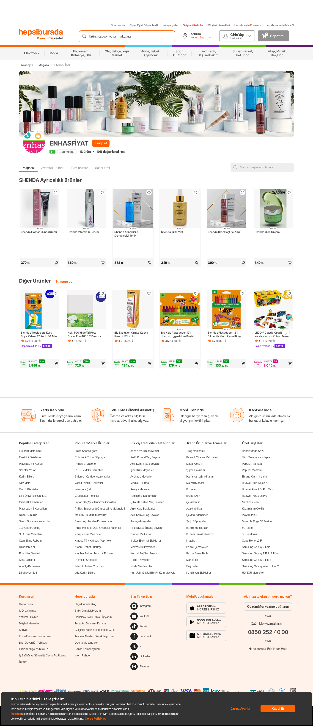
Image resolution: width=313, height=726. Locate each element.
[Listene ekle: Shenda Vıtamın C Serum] (102, 192)
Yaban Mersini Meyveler (144, 451)
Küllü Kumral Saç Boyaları (145, 457)
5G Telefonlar (250, 534)
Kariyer (23, 630)
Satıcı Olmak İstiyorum (88, 610)
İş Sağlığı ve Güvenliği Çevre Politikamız (42, 655)
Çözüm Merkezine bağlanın (268, 606)
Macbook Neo (250, 502)
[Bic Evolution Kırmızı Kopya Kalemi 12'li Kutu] (133, 310)
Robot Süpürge (28, 515)
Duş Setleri (192, 566)
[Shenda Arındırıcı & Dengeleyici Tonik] (133, 209)
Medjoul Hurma (139, 483)
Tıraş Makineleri (195, 451)
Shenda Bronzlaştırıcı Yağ (224, 232)
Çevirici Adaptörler (197, 515)
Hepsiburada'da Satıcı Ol (280, 25)
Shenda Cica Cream (267, 232)
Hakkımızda (26, 604)
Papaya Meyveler (140, 521)
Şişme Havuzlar (195, 470)
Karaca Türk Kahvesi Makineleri (93, 540)
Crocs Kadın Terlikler (87, 495)
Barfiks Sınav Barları (198, 553)
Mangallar (192, 559)
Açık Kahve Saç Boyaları (144, 515)
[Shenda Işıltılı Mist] (180, 209)
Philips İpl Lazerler (85, 463)
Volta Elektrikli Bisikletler (89, 483)
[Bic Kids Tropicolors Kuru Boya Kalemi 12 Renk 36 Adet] (39, 310)
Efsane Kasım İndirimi (255, 476)
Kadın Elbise (26, 476)
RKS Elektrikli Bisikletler (89, 470)
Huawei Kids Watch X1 (255, 483)
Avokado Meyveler (141, 476)
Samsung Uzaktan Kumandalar (93, 521)
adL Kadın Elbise (85, 572)
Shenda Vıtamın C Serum (83, 232)
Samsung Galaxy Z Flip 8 (257, 559)
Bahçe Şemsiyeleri (197, 547)
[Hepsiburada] (41, 32)
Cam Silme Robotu (30, 540)
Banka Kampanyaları (87, 649)
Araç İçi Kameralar (30, 566)
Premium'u (45, 38)
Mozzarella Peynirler (142, 547)
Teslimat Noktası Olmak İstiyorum (94, 636)
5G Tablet (247, 527)
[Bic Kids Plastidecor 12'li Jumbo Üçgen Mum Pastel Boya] (180, 310)
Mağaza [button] (28, 168)
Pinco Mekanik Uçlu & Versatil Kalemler (98, 527)
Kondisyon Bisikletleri (198, 572)
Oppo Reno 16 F (252, 540)
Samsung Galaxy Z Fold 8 (257, 547)
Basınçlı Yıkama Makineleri (202, 457)
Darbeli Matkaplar (140, 534)
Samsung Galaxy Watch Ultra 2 (260, 566)
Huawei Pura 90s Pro (254, 495)
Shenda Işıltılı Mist (172, 232)
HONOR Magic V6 (253, 572)
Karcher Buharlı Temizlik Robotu (94, 553)
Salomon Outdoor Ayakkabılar (92, 476)
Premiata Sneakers (86, 559)
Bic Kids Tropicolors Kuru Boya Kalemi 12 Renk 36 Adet (39, 334)
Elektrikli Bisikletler (30, 457)
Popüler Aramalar (252, 463)
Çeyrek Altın (193, 502)
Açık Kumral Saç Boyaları (145, 463)
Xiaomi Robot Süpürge (88, 547)
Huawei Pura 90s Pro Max (257, 489)
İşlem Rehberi (83, 655)
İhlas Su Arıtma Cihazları (89, 566)
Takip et (101, 143)
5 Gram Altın (193, 495)
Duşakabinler (27, 547)
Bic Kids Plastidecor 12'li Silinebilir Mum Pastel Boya (225, 334)
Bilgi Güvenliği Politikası (33, 642)
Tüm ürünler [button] (79, 168)
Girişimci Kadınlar (193, 25)
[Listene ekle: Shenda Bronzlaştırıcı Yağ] (242, 192)
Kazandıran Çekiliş (253, 508)
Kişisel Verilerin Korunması (35, 636)
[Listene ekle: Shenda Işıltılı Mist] (195, 192)
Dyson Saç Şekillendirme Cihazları (95, 502)
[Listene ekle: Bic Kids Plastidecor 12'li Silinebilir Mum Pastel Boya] (242, 293)
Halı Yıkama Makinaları (200, 476)
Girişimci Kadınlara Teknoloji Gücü (95, 630)
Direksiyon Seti (28, 572)
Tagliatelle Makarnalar (143, 495)
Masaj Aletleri (194, 463)
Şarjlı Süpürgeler (196, 521)
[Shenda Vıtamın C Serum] (86, 209)
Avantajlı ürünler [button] (52, 168)
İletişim (23, 662)
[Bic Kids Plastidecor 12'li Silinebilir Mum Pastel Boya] (226, 310)
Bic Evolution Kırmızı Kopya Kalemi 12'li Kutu (131, 334)
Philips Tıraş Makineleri (88, 534)
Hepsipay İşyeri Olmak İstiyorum (94, 617)
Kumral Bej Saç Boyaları (144, 553)
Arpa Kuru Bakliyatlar (142, 508)
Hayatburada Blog (85, 604)
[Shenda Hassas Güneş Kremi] (39, 209)
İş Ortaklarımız (27, 610)
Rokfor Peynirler (139, 559)
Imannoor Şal (83, 489)
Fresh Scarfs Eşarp (86, 451)
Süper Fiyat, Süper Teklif (143, 25)
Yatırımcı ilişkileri (28, 617)
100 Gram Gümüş (29, 527)
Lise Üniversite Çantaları (33, 495)
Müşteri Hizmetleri (219, 25)
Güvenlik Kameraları (31, 502)
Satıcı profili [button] (103, 168)
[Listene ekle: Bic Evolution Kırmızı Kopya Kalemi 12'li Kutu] (149, 293)
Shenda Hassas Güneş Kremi (39, 232)
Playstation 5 (249, 515)
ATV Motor (25, 483)
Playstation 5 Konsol (31, 463)
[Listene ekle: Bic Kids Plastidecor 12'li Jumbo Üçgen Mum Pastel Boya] (195, 293)
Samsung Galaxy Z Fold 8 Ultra (260, 553)
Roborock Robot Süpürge (90, 457)
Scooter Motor (27, 470)
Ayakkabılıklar (194, 508)
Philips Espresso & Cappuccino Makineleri (100, 508)
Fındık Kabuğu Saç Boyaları (146, 527)
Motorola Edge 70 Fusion (257, 521)
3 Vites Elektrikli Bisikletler (145, 540)
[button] (39, 262)
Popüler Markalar (252, 470)
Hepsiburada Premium (247, 25)
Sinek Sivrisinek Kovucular (34, 521)
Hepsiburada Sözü (253, 451)
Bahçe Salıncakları (197, 527)
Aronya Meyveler (140, 489)
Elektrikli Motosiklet (30, 451)
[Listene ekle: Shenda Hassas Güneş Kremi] (55, 192)
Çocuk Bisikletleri (29, 489)
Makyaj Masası (195, 483)
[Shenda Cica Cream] (273, 209)
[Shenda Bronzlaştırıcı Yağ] (226, 209)
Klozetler (191, 489)
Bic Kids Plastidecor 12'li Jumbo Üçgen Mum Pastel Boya (178, 334)
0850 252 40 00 (268, 632)
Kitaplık (190, 540)
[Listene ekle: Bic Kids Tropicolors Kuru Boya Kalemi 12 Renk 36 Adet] (55, 293)
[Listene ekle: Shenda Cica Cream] (289, 192)
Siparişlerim (118, 25)
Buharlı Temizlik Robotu (200, 534)
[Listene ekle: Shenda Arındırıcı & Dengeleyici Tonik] (149, 192)
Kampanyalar (170, 25)
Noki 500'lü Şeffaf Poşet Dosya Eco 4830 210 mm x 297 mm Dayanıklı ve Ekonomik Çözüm (85, 334)
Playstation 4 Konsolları (33, 508)
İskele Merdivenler (141, 566)
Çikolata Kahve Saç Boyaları (147, 502)
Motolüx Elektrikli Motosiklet (91, 515)
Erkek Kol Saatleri (29, 553)
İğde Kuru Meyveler (142, 470)
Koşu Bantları (27, 559)
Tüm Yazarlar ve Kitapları (257, 457)
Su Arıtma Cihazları (30, 534)
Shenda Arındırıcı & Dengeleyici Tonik (126, 233)
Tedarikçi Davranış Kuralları (91, 623)
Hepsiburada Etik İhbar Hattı (268, 648)
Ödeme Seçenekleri (86, 642)
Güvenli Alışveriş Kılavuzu (34, 649)
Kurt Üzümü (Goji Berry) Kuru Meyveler (153, 572)
